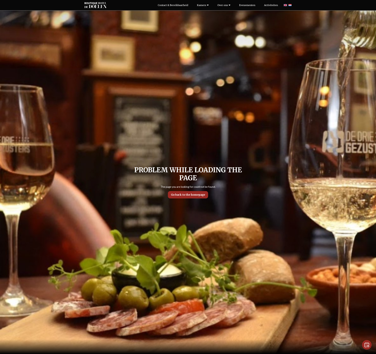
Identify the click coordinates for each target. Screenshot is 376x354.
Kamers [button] (201, 5)
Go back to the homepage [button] (188, 194)
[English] (285, 5)
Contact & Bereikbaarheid (173, 5)
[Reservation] (367, 345)
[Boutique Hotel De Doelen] (95, 5)
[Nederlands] (290, 5)
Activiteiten (271, 5)
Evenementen (247, 5)
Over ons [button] (222, 5)
